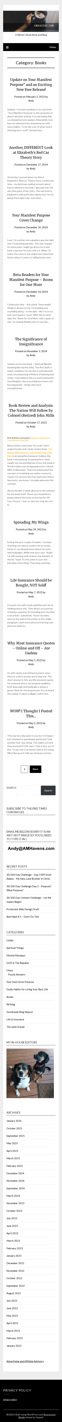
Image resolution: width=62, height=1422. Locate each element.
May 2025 (12, 1143)
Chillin (9, 940)
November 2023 (15, 1203)
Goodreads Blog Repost (19, 1011)
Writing (10, 1004)
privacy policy (10, 1399)
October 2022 (14, 1278)
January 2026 (13, 1120)
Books (9, 996)
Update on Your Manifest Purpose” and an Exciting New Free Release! (31, 85)
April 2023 (12, 1233)
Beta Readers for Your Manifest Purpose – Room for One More (31, 280)
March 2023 (13, 1240)
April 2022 (12, 1323)
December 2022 (15, 1263)
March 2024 (13, 1195)
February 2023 (14, 1248)
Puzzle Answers (16, 974)
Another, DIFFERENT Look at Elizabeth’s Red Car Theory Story (31, 153)
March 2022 (13, 1330)
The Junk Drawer (15, 1026)
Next (35, 769)
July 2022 (11, 1300)
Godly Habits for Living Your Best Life (27, 989)
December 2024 (15, 1173)
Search (11, 787)
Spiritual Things (15, 947)
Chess (9, 970)
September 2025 (15, 1135)
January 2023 (13, 1255)
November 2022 (15, 1270)
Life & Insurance (15, 1019)
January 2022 (13, 1345)
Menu (52, 47)
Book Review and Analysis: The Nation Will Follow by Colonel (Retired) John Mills (31, 410)
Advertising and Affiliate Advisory (25, 1361)
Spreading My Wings (31, 522)
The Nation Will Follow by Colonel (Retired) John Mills (29, 452)
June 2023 (12, 1225)
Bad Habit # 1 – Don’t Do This (22, 916)
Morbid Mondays (15, 955)
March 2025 (13, 1158)
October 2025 (14, 1128)
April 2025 (12, 1150)
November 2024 (15, 1180)
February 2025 (14, 1165)
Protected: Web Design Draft (22, 909)
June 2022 (12, 1308)
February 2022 (14, 1338)
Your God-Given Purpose (20, 981)
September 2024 (15, 1188)
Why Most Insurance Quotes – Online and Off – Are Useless (31, 648)
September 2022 (15, 1285)
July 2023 (11, 1218)
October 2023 (14, 1210)
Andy (31, 100)
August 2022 (13, 1293)
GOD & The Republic (17, 962)
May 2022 (12, 1315)
